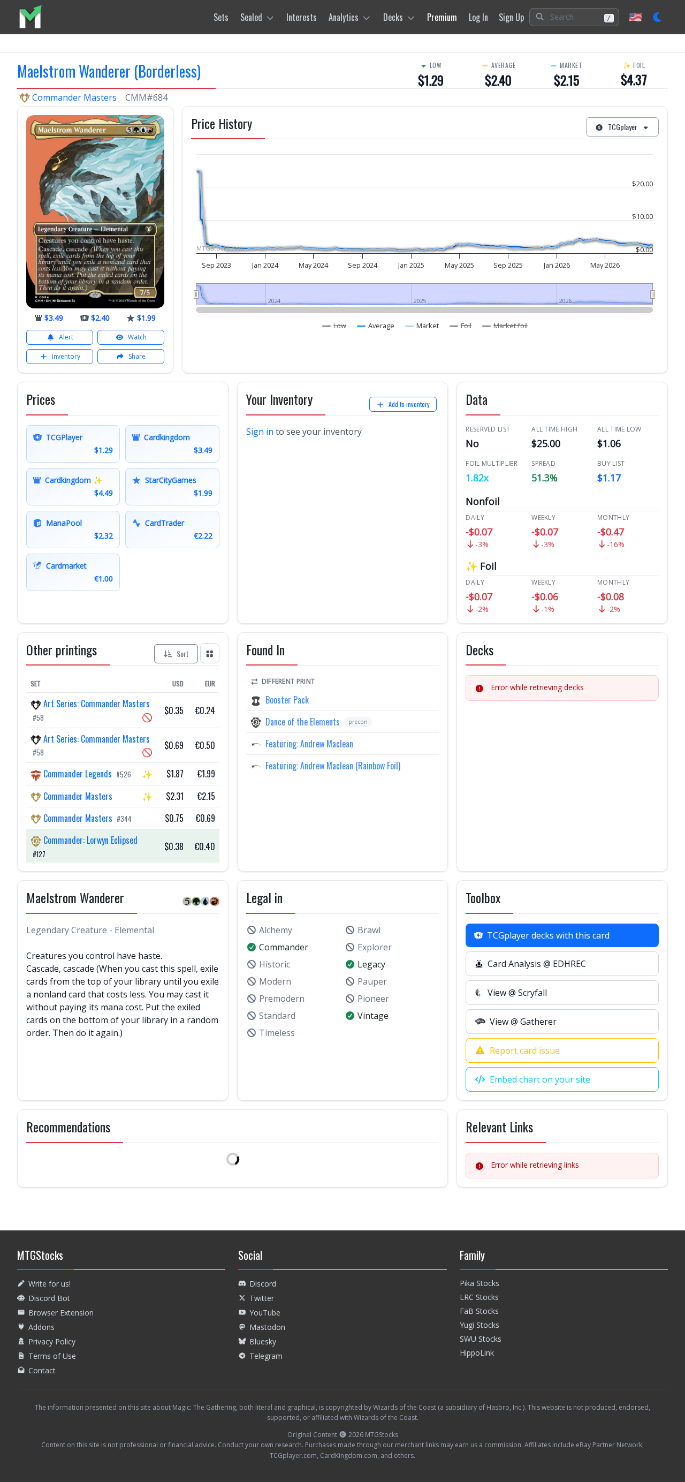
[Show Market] (422, 325)
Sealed (251, 17)
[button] (574, 17)
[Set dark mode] (658, 17)
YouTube (264, 1312)
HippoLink (477, 1353)
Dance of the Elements (302, 721)
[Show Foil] (460, 325)
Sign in (259, 431)
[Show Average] (375, 325)
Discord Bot (49, 1298)
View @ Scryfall (517, 993)
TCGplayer (622, 126)
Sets (221, 17)
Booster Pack (287, 699)
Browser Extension (61, 1312)
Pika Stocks (479, 1283)
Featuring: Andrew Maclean (309, 743)
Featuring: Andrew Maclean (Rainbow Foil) (332, 765)
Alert (66, 337)
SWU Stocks (480, 1339)
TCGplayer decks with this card (548, 935)
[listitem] (30, 16)
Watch (137, 337)
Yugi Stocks (479, 1325)
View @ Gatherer (523, 1021)
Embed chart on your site (540, 1079)
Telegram (266, 1356)
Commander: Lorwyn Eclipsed (89, 840)
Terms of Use (52, 1356)
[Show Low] (334, 325)
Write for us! (49, 1284)
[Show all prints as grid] (209, 653)
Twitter (261, 1298)
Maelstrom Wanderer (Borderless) (109, 71)
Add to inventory (409, 404)
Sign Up (511, 17)
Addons (41, 1327)
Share (137, 356)
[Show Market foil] (505, 325)
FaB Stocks (479, 1311)
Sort (183, 653)
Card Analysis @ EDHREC (537, 964)
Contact (42, 1370)
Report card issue (525, 1050)
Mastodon (267, 1327)
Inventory (66, 356)
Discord (262, 1284)
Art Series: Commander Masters (95, 703)
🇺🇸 (635, 17)
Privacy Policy (51, 1341)
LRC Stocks (479, 1297)
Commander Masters (74, 97)
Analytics (344, 17)
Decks (393, 17)
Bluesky (262, 1341)
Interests (301, 17)
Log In (478, 17)
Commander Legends (77, 773)
